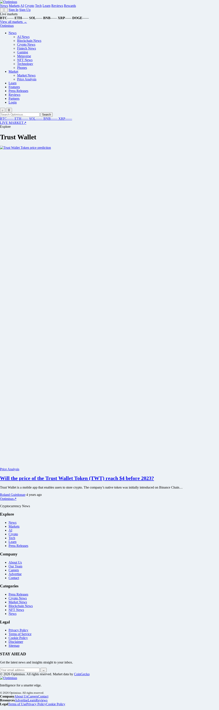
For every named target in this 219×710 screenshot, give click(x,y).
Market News (26, 75)
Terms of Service (20, 634)
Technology (25, 64)
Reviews (57, 6)
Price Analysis (26, 79)
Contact (14, 578)
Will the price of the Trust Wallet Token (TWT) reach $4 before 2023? (77, 478)
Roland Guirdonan (12, 494)
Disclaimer (16, 642)
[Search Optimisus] (6, 10)
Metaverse (24, 56)
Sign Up (25, 10)
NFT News (25, 60)
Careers (14, 570)
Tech (38, 6)
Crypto (29, 6)
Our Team (15, 566)
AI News (23, 37)
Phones (22, 67)
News (4, 6)
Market (13, 71)
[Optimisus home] (8, 2)
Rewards (70, 6)
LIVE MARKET (13, 123)
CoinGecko (82, 674)
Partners (14, 98)
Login (13, 102)
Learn (46, 6)
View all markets (13, 22)
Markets (14, 6)
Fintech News (26, 48)
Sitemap (14, 645)
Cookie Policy (18, 638)
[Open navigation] (1, 10)
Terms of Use (17, 704)
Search (46, 114)
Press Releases (18, 91)
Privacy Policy (18, 630)
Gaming (22, 52)
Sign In (13, 10)
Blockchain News (29, 40)
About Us (15, 562)
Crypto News (26, 44)
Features (14, 87)
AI (22, 6)
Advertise (15, 574)
